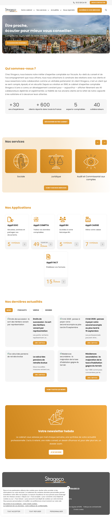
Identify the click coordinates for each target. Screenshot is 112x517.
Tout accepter (13, 511)
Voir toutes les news (56, 389)
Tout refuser (35, 511)
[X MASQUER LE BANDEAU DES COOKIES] (68, 487)
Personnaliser (56, 511)
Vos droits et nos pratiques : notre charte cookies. (20, 504)
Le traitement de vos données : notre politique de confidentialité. (25, 506)
